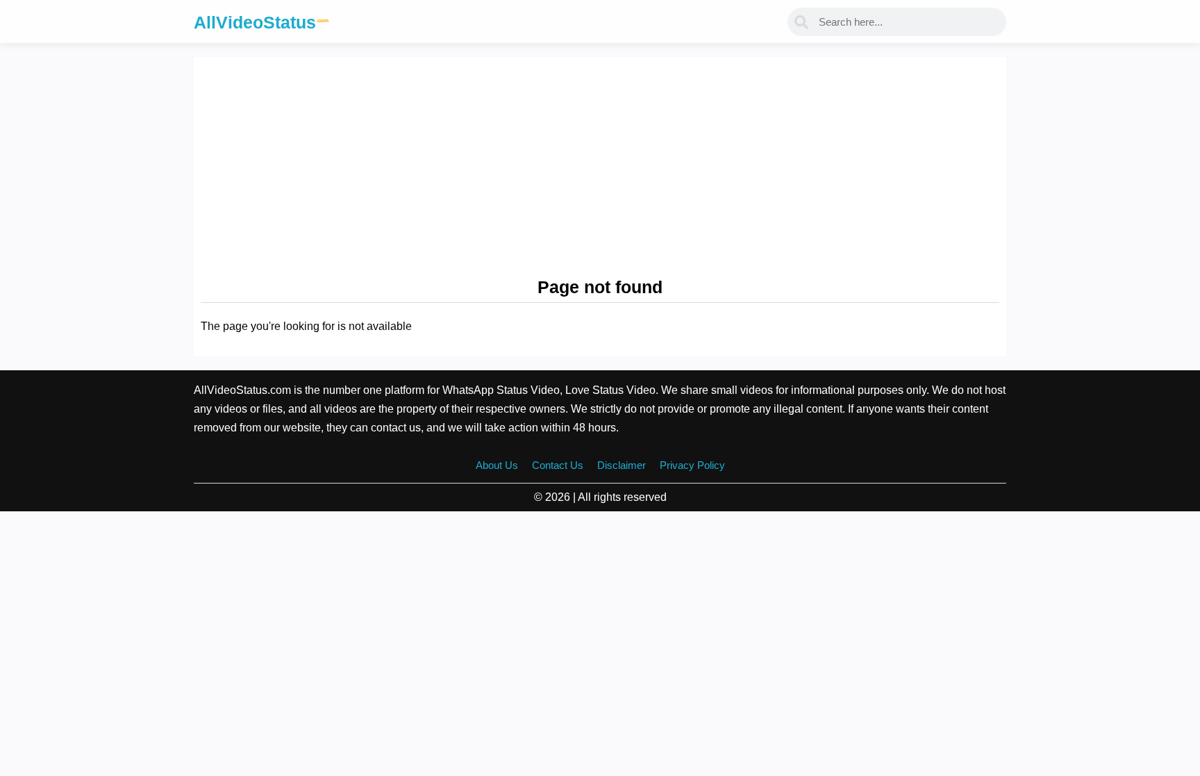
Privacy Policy (692, 465)
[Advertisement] (600, 168)
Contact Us (557, 465)
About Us (497, 465)
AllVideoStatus (261, 22)
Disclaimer (621, 465)
